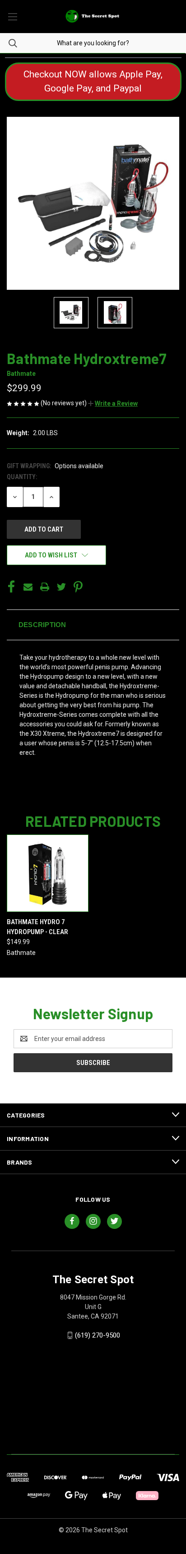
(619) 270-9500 (97, 1335)
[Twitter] (61, 586)
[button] (113, 403)
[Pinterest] (78, 586)
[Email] (28, 586)
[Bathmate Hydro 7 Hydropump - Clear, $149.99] (48, 873)
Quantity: (22, 476)
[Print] (44, 586)
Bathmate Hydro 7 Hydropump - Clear (37, 927)
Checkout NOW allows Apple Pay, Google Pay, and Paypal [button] (93, 81)
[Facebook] (11, 586)
